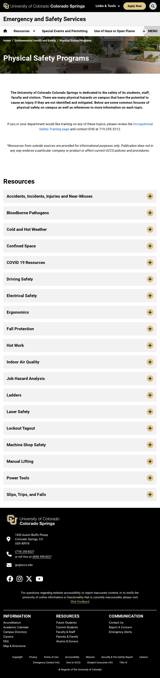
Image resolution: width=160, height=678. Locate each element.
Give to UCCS (73, 662)
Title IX (123, 662)
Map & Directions (14, 646)
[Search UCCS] (153, 6)
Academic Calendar (16, 627)
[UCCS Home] (44, 6)
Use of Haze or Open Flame (114, 31)
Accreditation (12, 622)
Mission (90, 657)
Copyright (17, 657)
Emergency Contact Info (46, 662)
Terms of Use (51, 657)
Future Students (66, 622)
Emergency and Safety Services (44, 19)
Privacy (33, 657)
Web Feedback (80, 601)
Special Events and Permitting (65, 31)
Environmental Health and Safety (35, 40)
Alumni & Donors (67, 641)
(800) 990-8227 (42, 557)
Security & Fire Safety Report (117, 657)
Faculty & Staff (65, 632)
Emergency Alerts (120, 632)
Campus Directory (15, 632)
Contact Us (116, 622)
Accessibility (72, 657)
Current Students (67, 627)
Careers (8, 636)
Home (7, 40)
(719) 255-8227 (24, 551)
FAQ (6, 641)
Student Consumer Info (100, 662)
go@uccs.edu (24, 565)
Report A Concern (120, 627)
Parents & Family (67, 636)
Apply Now (135, 6)
